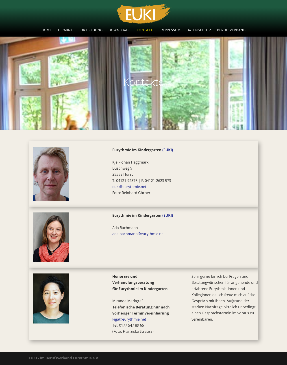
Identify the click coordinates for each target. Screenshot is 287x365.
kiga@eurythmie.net (129, 319)
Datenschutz (199, 30)
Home (46, 30)
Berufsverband (231, 30)
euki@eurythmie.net (129, 186)
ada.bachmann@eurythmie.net (139, 233)
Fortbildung (91, 30)
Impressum (171, 30)
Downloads (120, 30)
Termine (65, 30)
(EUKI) (167, 149)
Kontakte (146, 30)
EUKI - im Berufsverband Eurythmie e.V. (64, 358)
